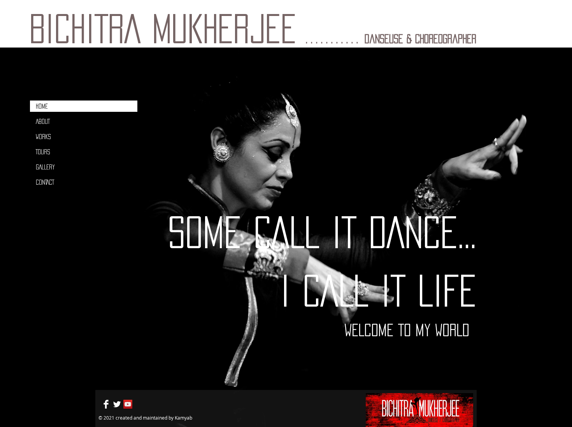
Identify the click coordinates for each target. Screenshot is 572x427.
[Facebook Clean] (106, 404)
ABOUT (43, 121)
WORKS (43, 136)
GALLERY (45, 166)
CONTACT (45, 182)
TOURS (43, 151)
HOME (42, 106)
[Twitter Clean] (116, 404)
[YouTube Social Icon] (127, 404)
